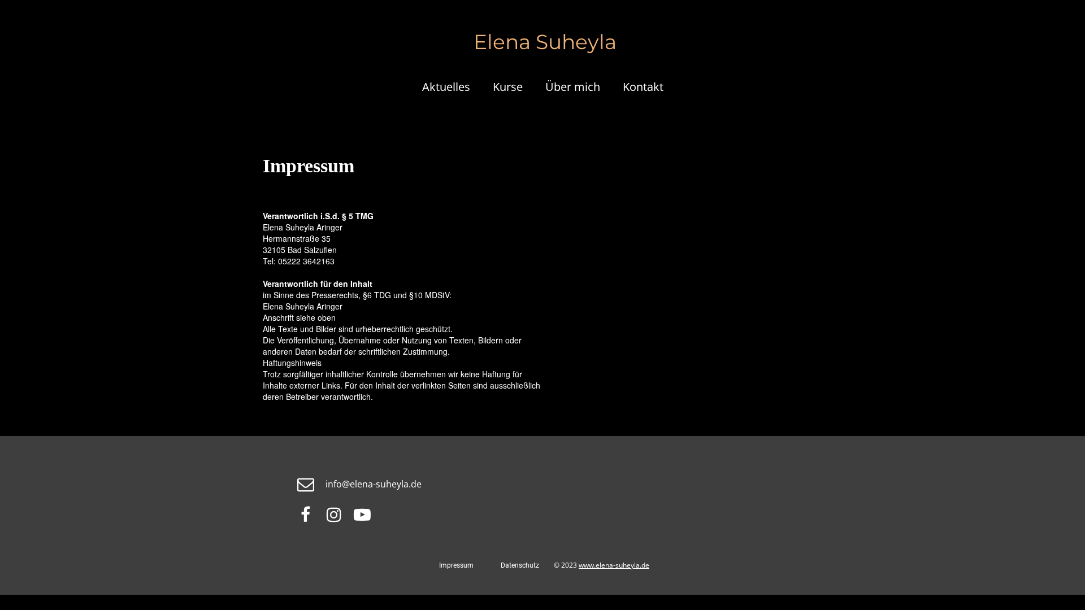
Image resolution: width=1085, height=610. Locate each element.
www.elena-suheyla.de (614, 565)
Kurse (508, 86)
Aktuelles (446, 86)
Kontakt (643, 86)
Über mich (572, 86)
